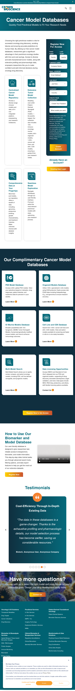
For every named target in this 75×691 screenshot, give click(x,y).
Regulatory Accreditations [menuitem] (32, 638)
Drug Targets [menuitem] (5, 615)
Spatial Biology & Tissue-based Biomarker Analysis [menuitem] (10, 639)
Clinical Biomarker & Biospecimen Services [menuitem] (33, 634)
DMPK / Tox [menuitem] (28, 619)
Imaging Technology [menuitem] (31, 622)
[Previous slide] (6, 529)
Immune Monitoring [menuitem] (7, 649)
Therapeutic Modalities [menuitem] (8, 612)
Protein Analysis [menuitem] (6, 646)
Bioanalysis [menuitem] (4, 653)
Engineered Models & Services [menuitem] (34, 625)
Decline (61, 683)
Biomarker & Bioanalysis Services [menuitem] (10, 634)
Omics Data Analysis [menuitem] (55, 648)
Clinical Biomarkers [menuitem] (30, 641)
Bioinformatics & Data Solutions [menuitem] (56, 634)
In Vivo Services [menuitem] (29, 615)
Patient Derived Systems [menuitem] (56, 614)
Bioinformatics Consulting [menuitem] (56, 651)
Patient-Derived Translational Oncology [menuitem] (59, 611)
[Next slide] (69, 529)
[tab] (30, 567)
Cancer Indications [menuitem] (6, 619)
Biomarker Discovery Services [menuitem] (57, 617)
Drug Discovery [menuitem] (5, 622)
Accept (44, 683)
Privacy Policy (47, 673)
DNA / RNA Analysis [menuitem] (7, 643)
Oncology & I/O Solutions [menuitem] (10, 610)
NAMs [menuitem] (26, 628)
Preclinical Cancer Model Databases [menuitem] (59, 638)
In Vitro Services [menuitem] (29, 612)
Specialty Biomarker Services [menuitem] (33, 644)
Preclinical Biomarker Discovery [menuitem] (58, 641)
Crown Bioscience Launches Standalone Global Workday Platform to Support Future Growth (36, 2)
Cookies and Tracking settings (28, 683)
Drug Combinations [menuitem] (54, 644)
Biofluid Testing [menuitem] (5, 656)
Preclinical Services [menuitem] (32, 610)
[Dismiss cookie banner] (68, 660)
